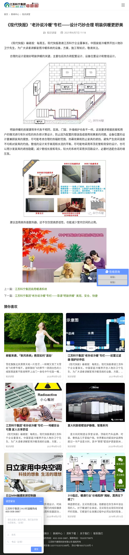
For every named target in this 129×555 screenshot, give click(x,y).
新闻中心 (57, 533)
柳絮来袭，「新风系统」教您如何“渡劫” (29, 355)
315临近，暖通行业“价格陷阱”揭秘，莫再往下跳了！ (95, 497)
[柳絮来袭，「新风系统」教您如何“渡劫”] (33, 332)
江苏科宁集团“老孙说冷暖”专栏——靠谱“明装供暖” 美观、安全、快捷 (56, 295)
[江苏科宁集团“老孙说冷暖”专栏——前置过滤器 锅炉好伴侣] (95, 332)
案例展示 (44, 533)
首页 (6, 14)
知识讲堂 (51, 32)
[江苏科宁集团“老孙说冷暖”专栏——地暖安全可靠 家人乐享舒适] (33, 402)
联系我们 (98, 533)
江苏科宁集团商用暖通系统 (31, 289)
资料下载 (71, 533)
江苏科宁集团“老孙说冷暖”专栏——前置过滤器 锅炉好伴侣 (94, 357)
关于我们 (84, 533)
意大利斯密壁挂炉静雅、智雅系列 (88, 425)
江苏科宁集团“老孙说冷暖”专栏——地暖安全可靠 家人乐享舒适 (32, 427)
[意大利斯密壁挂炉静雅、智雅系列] (95, 402)
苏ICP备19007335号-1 (82, 545)
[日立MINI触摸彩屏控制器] (33, 472)
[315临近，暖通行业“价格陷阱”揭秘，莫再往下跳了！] (95, 472)
